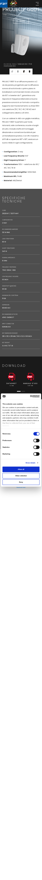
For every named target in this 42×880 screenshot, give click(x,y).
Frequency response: (9, 267)
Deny (21, 482)
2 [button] (23, 391)
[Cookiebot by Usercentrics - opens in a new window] (30, 396)
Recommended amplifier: (10, 229)
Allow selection (21, 476)
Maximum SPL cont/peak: (10, 295)
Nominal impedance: (8, 257)
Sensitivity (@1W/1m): (9, 286)
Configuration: (7, 220)
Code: (4, 210)
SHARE (22, 21)
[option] (11, 380)
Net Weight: (6, 342)
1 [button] (19, 391)
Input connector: (8, 324)
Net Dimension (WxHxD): (10, 333)
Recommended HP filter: (10, 314)
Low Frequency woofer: (10, 276)
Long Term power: (8, 239)
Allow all (21, 469)
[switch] (36, 440)
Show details (30, 463)
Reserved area (21, 487)
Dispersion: (6, 305)
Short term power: (8, 248)
